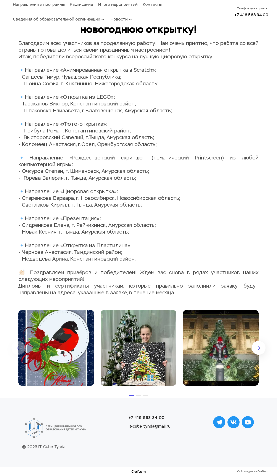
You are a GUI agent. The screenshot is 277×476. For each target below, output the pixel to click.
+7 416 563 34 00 (251, 15)
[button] (131, 395)
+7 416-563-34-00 (146, 417)
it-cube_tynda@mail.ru (150, 426)
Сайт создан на (252, 471)
